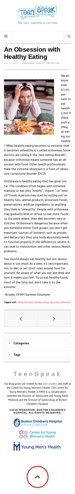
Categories (21, 343)
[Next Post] (54, 319)
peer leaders (50, 383)
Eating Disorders (25, 302)
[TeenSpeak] (38, 15)
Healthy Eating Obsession (46, 302)
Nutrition (53, 63)
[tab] (37, 343)
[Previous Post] (21, 319)
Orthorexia (65, 302)
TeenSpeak (37, 374)
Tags (16, 355)
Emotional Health (33, 63)
